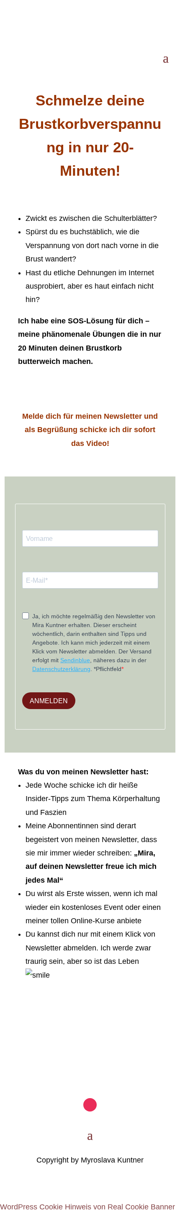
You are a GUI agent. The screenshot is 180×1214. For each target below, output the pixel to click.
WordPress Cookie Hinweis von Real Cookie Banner (87, 1207)
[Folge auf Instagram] (20, 23)
